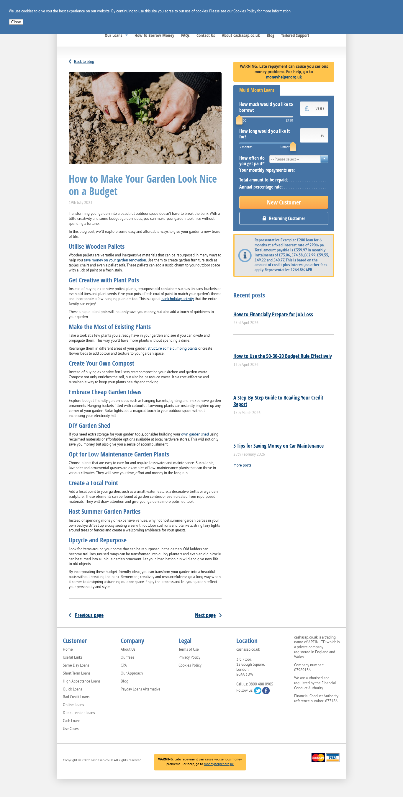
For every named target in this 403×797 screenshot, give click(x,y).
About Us (128, 649)
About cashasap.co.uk (241, 35)
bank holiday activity (177, 298)
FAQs (185, 35)
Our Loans (113, 35)
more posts (242, 465)
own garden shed (195, 434)
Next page (205, 614)
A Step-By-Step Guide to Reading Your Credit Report (278, 400)
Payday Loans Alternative (140, 689)
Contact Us (205, 35)
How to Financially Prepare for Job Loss (273, 314)
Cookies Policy (244, 11)
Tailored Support (295, 35)
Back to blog (84, 61)
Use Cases (70, 728)
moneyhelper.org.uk (284, 77)
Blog (270, 35)
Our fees (127, 657)
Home (68, 649)
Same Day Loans (76, 665)
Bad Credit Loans (76, 697)
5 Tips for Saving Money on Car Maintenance (278, 445)
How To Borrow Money (154, 35)
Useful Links (72, 657)
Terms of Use (188, 649)
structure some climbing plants (172, 348)
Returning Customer (287, 218)
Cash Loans (71, 721)
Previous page (89, 614)
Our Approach (132, 673)
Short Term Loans (76, 673)
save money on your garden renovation (115, 260)
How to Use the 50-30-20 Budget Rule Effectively (282, 355)
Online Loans (73, 705)
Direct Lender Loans (79, 713)
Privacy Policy (189, 657)
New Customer (284, 202)
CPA (124, 665)
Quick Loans (72, 689)
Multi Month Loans (256, 90)
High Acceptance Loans (81, 681)
